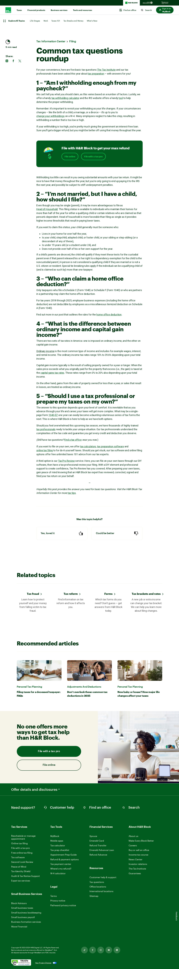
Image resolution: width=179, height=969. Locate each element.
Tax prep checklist (59, 850)
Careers (133, 845)
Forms (108, 593)
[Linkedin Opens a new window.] (117, 950)
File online (70, 156)
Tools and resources (82, 10)
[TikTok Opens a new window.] (84, 950)
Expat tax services (20, 880)
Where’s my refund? (60, 868)
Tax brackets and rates (146, 593)
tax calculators (88, 446)
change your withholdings (50, 116)
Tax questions (97, 882)
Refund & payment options (64, 859)
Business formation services (26, 921)
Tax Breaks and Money (73, 21)
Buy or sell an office (139, 850)
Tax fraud (33, 593)
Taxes (19, 10)
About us (133, 836)
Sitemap (94, 896)
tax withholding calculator (65, 98)
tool (121, 98)
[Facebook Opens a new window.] (92, 950)
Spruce (93, 836)
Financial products (36, 10)
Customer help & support (103, 877)
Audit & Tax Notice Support (25, 876)
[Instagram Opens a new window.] (100, 950)
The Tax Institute (106, 69)
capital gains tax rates (52, 372)
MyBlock (54, 836)
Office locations (98, 886)
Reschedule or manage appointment (23, 837)
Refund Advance (98, 854)
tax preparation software (110, 446)
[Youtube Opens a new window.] (108, 950)
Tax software (18, 857)
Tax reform (71, 593)
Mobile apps (56, 840)
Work (45, 21)
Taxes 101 (55, 21)
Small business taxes (22, 907)
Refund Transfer (98, 845)
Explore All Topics (16, 21)
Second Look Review (22, 862)
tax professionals (45, 429)
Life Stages (35, 21)
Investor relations (138, 864)
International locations (101, 891)
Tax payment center (60, 864)
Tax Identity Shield (20, 871)
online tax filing (44, 450)
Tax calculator (57, 845)
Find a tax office (73, 439)
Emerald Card (97, 840)
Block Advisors (19, 903)
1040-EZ (53, 415)
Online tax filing (19, 843)
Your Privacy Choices (43, 963)
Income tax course (138, 854)
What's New (92, 21)
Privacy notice (57, 900)
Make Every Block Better (141, 840)
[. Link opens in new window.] (21, 962)
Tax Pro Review (66, 460)
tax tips (72, 492)
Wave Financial (19, 926)
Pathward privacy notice (63, 905)
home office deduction (109, 314)
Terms (53, 896)
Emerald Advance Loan (102, 850)
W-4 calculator (58, 873)
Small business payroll (23, 917)
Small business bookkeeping (26, 912)
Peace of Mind (18, 866)
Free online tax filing (21, 852)
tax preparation (96, 73)
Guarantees (135, 873)
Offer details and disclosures (34, 789)
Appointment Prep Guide (63, 854)
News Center (135, 859)
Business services (59, 10)
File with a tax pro (93, 156)
